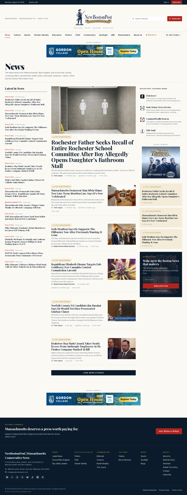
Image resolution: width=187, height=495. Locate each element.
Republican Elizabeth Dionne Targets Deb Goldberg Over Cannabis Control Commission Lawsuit (26, 141)
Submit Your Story (170, 467)
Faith (78, 35)
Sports (27, 35)
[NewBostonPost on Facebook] (7, 477)
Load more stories (93, 373)
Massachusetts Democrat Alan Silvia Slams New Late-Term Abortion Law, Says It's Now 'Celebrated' (25, 115)
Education (57, 35)
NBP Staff (150, 130)
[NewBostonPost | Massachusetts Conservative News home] (93, 17)
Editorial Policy (169, 460)
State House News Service (64, 246)
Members (152, 35)
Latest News (57, 456)
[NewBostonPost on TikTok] (32, 477)
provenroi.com (26, 491)
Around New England (61, 460)
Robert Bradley (103, 464)
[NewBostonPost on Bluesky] (27, 477)
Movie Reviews (125, 460)
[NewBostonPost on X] (12, 477)
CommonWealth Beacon (157, 118)
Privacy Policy (164, 490)
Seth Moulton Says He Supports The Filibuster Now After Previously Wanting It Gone (26, 128)
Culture (17, 35)
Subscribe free (161, 286)
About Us (138, 35)
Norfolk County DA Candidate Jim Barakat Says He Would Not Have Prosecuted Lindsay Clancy (25, 154)
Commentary (90, 35)
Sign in (166, 2)
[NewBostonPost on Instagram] (17, 477)
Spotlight (103, 35)
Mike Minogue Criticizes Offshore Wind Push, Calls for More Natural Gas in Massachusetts (26, 265)
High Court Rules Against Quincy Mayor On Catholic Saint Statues (24, 181)
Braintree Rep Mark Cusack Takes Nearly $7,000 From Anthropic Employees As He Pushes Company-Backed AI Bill (23, 168)
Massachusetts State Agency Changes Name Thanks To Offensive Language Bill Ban (25, 206)
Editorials (100, 456)
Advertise (167, 464)
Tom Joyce (58, 176)
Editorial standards (150, 490)
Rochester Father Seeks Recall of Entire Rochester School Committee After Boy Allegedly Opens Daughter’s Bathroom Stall (25, 102)
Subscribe (177, 2)
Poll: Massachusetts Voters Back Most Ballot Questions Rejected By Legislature (25, 217)
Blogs (143, 464)
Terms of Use (177, 490)
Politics (68, 35)
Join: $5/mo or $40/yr (169, 431)
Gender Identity (41, 35)
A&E (113, 35)
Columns (100, 460)
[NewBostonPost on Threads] (22, 477)
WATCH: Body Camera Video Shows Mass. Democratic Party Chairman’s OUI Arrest (24, 254)
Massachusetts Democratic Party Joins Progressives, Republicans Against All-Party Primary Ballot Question (25, 193)
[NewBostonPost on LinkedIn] (37, 477)
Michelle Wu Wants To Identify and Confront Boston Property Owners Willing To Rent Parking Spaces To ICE (25, 241)
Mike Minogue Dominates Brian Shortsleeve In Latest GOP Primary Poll (25, 229)
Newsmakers (124, 35)
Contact (166, 471)
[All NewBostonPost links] (43, 477)
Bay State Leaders (59, 464)
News (7, 35)
